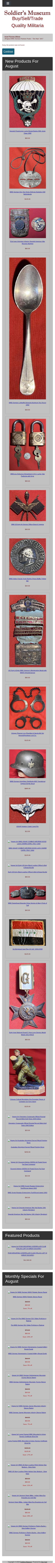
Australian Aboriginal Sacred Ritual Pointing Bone (27, 1147)
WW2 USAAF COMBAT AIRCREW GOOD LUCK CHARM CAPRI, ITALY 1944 (27, 849)
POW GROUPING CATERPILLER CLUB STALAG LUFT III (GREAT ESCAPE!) (27, 1254)
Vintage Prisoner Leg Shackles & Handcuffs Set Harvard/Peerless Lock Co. (27, 734)
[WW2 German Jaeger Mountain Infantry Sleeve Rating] (27, 1407)
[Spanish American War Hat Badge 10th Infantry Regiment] (27, 1209)
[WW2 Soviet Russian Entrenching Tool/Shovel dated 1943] (27, 1187)
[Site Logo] (27, 13)
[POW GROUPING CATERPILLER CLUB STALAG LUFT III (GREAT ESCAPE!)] (27, 1247)
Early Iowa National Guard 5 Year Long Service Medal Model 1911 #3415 (27, 1033)
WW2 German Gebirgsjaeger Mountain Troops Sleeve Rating (27, 1383)
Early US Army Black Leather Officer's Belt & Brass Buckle (27, 872)
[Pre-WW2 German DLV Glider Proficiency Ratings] (27, 1319)
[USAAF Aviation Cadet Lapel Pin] (27, 810)
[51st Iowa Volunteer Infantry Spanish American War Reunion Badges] (27, 223)
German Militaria (14, 36)
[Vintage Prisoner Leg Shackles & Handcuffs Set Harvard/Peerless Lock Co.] (27, 708)
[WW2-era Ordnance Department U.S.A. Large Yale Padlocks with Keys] (27, 445)
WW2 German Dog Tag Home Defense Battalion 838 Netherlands (27, 193)
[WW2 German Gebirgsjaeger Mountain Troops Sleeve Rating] (27, 1376)
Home (7, 36)
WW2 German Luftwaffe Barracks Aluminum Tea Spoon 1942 (27, 404)
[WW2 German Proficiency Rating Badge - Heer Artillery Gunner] (27, 1527)
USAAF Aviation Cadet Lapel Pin (27, 826)
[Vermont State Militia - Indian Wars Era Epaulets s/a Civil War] (27, 1496)
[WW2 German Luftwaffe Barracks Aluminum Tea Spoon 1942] (27, 328)
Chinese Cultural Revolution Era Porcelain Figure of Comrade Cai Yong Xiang (27, 1100)
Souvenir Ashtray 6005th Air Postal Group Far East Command (27, 1170)
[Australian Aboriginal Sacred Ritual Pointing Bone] (27, 1141)
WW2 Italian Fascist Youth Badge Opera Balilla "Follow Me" (27, 580)
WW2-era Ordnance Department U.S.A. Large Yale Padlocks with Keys (27, 475)
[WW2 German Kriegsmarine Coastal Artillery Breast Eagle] (27, 1348)
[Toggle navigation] (8, 3)
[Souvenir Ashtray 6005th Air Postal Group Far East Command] (27, 1163)
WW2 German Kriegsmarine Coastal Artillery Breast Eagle (27, 1353)
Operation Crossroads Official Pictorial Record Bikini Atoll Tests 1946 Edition (27, 1124)
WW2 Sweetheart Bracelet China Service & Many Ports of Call (27, 904)
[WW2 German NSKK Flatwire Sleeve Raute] (27, 1292)
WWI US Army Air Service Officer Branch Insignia (27, 524)
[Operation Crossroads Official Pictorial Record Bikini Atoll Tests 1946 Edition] (27, 1118)
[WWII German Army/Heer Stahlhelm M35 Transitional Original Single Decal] (27, 763)
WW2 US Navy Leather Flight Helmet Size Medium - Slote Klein (27, 1472)
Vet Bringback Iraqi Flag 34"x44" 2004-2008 (28, 949)
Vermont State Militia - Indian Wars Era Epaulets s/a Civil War (27, 1503)
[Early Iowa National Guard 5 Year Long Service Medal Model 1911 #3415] (27, 996)
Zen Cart (44, 1562)
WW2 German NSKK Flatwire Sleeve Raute (27, 1297)
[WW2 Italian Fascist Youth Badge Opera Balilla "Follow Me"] (27, 556)
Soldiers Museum (26, 1562)
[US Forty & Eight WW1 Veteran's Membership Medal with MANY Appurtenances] (27, 631)
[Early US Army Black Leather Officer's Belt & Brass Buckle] (27, 866)
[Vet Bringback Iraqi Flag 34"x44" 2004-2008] (27, 932)
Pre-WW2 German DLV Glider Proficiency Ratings (27, 1325)
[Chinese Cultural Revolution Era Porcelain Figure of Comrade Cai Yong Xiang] (27, 1072)
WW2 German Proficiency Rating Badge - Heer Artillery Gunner (27, 1534)
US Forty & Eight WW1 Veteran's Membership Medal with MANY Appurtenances (27, 671)
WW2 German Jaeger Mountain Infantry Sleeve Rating (27, 1412)
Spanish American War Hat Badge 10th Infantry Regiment (27, 1214)
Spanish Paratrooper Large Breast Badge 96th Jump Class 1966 (27, 132)
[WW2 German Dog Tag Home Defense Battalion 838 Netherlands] (27, 168)
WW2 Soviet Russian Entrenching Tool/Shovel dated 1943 (27, 1192)
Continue (8, 51)
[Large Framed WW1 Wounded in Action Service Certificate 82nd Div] (27, 1435)
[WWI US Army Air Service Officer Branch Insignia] (27, 505)
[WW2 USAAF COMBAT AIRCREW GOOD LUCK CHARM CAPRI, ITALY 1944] (27, 842)
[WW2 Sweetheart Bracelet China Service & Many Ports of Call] (27, 893)
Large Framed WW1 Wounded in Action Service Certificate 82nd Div (27, 1442)
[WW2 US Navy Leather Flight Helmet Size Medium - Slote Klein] (27, 1466)
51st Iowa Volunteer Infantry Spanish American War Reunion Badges (27, 242)
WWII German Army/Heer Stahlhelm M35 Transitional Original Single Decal (27, 782)
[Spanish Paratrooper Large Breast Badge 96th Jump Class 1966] (27, 102)
